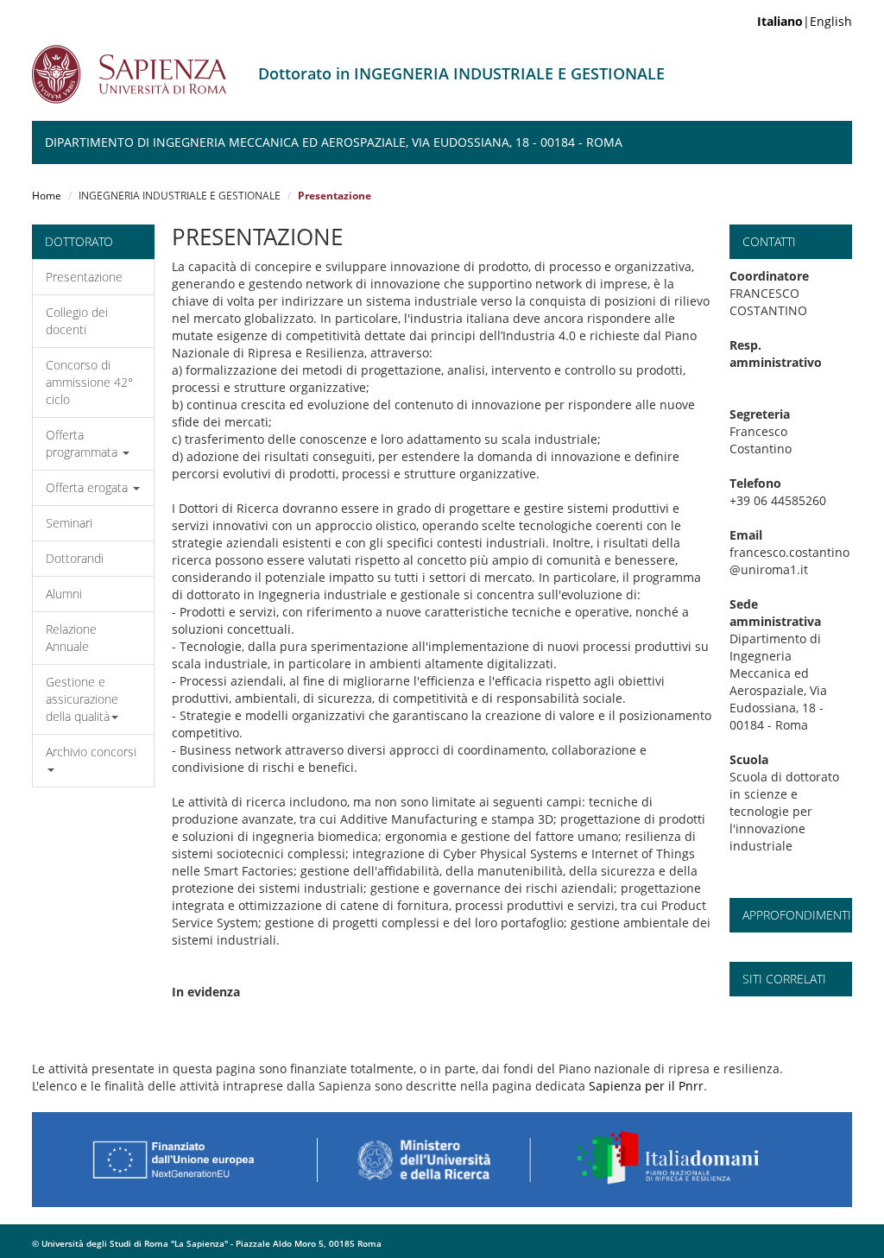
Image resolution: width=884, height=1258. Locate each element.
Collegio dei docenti (77, 321)
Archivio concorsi (91, 751)
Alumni (64, 593)
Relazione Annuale (71, 637)
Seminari (69, 523)
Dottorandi (75, 558)
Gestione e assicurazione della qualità (82, 698)
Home (46, 195)
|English (804, 21)
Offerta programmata (83, 443)
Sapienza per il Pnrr (646, 1086)
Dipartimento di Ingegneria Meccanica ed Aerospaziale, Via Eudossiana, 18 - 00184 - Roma (333, 142)
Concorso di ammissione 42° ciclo (89, 382)
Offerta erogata (88, 487)
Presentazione (84, 277)
